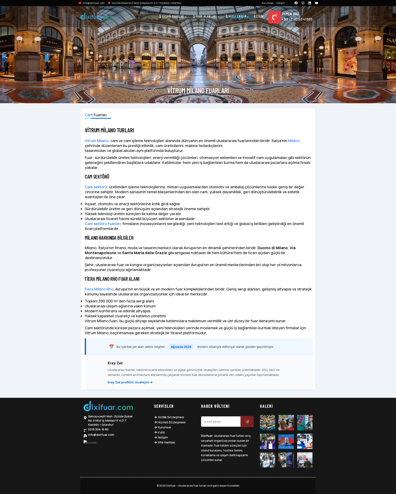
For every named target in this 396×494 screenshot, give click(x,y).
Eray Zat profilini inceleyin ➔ (130, 382)
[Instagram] (303, 3)
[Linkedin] (310, 3)
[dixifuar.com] (96, 17)
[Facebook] (296, 3)
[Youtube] (316, 3)
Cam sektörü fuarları (103, 223)
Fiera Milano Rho (99, 289)
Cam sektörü (96, 186)
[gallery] (267, 422)
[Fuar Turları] (108, 407)
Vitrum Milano (96, 140)
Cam (89, 114)
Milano (294, 140)
